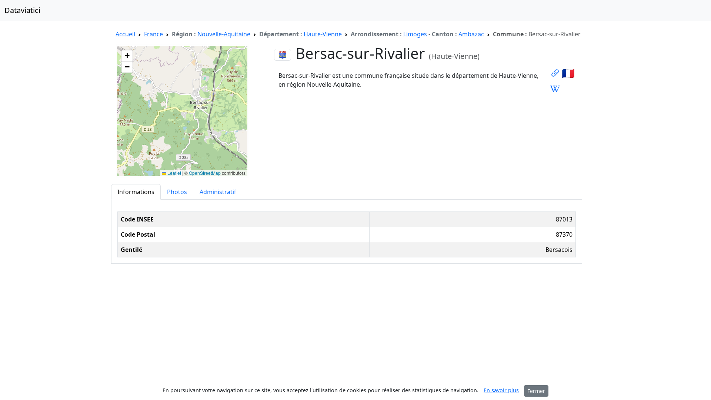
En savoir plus (501, 390)
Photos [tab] (177, 192)
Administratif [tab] (218, 192)
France (153, 34)
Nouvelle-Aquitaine (223, 34)
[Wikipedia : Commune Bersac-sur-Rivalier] (555, 88)
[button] (127, 55)
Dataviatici (22, 10)
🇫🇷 (568, 73)
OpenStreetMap (205, 173)
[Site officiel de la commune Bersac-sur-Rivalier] (555, 73)
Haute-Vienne (323, 34)
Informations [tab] (135, 192)
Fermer (536, 390)
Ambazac (471, 34)
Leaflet (173, 173)
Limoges (415, 34)
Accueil (125, 34)
